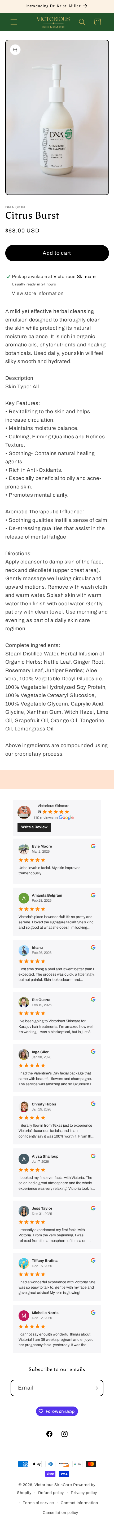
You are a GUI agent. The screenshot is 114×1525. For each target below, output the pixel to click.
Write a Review (34, 827)
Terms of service (38, 1503)
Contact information (79, 1503)
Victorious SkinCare (53, 1485)
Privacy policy (84, 1493)
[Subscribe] (95, 1388)
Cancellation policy (60, 1512)
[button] (13, 21)
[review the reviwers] (93, 847)
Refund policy (51, 1493)
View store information (37, 293)
